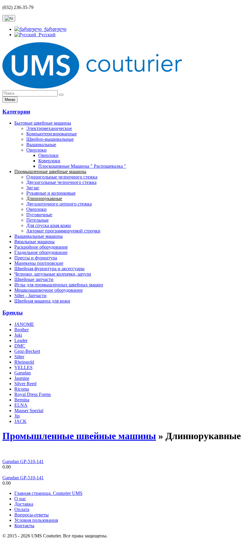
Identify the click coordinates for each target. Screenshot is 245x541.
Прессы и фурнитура (35, 257)
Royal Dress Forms (32, 394)
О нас (20, 498)
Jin (17, 415)
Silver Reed (25, 383)
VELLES (23, 367)
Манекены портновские (38, 263)
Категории (16, 111)
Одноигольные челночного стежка (61, 176)
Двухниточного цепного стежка (59, 203)
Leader (20, 340)
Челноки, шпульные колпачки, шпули (52, 273)
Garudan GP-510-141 (23, 461)
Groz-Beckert (27, 351)
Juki (18, 335)
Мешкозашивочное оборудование (48, 290)
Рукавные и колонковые (51, 193)
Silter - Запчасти (30, 295)
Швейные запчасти (33, 279)
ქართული (54, 29)
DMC (19, 345)
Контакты (24, 525)
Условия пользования (36, 520)
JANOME (24, 324)
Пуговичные (39, 214)
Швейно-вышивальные (50, 139)
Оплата (21, 509)
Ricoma (21, 389)
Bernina (21, 399)
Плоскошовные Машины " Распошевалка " (82, 166)
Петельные (37, 220)
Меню (10, 99)
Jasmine (21, 378)
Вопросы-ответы (31, 514)
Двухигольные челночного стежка (61, 182)
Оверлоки (36, 149)
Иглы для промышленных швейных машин (58, 284)
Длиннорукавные (44, 198)
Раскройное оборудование (41, 247)
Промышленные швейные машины (50, 171)
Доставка (23, 504)
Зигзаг (32, 187)
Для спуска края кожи (48, 225)
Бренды (12, 312)
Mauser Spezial (28, 410)
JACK (20, 421)
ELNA (20, 405)
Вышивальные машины (38, 236)
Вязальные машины (34, 241)
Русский (46, 34)
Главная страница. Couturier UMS (48, 493)
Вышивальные (41, 144)
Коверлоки (49, 160)
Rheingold (24, 362)
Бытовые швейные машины (42, 123)
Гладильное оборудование (41, 252)
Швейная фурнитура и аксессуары (49, 268)
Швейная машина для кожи (42, 300)
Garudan (22, 372)
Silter (19, 356)
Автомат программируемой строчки (63, 230)
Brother (21, 329)
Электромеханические (49, 128)
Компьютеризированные (51, 133)
